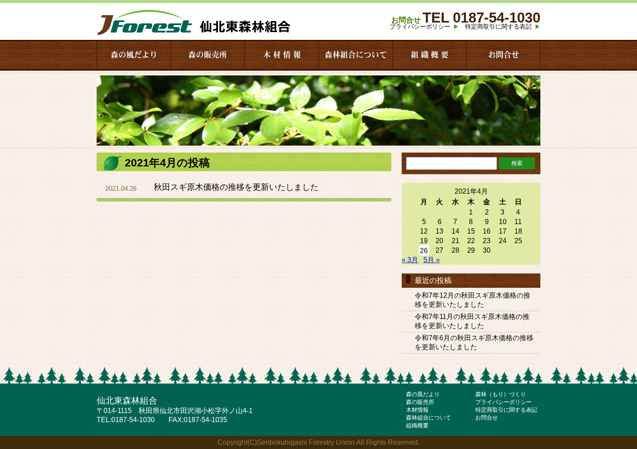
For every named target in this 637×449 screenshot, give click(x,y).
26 (424, 250)
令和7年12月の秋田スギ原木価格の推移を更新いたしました (472, 300)
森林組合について (356, 55)
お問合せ (503, 55)
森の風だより (133, 55)
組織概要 (417, 425)
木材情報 (417, 410)
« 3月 (410, 260)
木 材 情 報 (282, 55)
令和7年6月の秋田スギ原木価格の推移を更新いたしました (474, 342)
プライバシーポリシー (420, 26)
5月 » (431, 260)
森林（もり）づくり (500, 394)
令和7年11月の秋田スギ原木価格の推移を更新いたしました (472, 321)
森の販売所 (207, 55)
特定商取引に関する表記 (498, 26)
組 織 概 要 (429, 55)
